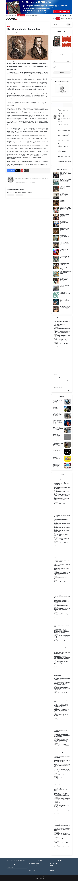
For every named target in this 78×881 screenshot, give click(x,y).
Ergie (59, 145)
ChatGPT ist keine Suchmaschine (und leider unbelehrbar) (65, 293)
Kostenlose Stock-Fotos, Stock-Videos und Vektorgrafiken (58, 464)
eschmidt (59, 160)
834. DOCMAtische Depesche (34, 863)
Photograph (60, 121)
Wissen (62, 18)
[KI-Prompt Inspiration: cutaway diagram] (56, 281)
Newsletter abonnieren (54, 863)
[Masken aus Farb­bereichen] (67, 409)
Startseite (10, 23)
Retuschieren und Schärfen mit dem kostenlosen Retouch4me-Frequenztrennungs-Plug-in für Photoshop (58, 436)
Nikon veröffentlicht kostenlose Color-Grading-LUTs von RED (58, 428)
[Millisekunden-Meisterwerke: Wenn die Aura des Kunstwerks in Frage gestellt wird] (56, 238)
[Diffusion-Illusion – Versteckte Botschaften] (56, 245)
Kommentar (57, 105)
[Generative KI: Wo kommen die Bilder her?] (56, 302)
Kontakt (51, 865)
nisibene (59, 155)
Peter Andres (60, 132)
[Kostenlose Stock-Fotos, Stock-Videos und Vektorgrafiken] (67, 466)
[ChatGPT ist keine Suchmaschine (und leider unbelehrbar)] (56, 295)
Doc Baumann (10, 32)
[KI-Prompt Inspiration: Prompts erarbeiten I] (56, 196)
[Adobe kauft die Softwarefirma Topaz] (56, 224)
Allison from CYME (61, 150)
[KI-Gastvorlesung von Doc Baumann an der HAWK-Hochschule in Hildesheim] (56, 309)
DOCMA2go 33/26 (32, 870)
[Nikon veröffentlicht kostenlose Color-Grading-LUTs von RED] (67, 430)
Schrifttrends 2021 (56, 449)
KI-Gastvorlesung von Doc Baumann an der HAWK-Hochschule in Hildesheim (65, 307)
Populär (67, 105)
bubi (58, 109)
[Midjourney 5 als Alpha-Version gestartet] (56, 217)
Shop (54, 18)
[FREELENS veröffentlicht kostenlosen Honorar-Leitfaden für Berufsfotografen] (67, 402)
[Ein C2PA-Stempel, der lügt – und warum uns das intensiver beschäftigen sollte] (56, 182)
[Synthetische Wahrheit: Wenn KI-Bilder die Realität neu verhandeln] (56, 175)
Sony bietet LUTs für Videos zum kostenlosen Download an (58, 443)
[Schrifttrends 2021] (67, 452)
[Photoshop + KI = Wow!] (56, 288)
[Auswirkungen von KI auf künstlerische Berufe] (56, 231)
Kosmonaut (60, 127)
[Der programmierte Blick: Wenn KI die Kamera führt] (56, 259)
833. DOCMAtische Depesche (34, 865)
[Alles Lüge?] (56, 203)
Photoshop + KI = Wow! (64, 285)
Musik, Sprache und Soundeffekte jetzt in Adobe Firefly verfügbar (38, 15)
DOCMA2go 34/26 (32, 868)
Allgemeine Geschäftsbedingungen (56, 867)
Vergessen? (68, 61)
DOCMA (46, 876)
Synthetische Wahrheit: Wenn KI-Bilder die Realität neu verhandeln (65, 173)
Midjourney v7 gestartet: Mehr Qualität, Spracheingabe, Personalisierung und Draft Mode (65, 266)
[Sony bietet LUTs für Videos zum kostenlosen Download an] (67, 445)
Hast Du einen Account (61, 74)
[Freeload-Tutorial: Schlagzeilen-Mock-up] (67, 416)
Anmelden (62, 72)
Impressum (52, 870)
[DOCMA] (11, 19)
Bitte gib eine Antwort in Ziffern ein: (60, 66)
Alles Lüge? (62, 200)
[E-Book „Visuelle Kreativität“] (67, 459)
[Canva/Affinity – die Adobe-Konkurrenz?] (56, 252)
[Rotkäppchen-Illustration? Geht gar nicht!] (56, 189)
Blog (58, 18)
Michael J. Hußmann (61, 115)
